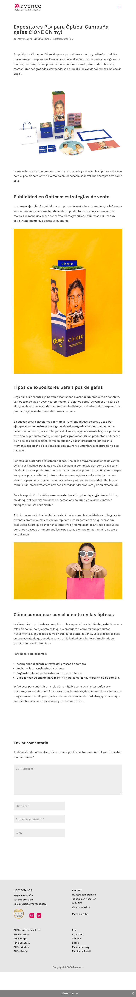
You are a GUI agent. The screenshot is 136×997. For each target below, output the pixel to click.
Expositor (77, 934)
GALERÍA (50, 38)
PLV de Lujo (20, 938)
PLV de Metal (21, 951)
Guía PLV (77, 903)
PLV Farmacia (21, 934)
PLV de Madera (22, 942)
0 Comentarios (64, 38)
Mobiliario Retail (81, 951)
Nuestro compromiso (84, 894)
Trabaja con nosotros (84, 898)
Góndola (77, 938)
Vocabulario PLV (81, 907)
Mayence (23, 38)
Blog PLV (77, 890)
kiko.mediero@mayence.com (30, 903)
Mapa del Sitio (80, 913)
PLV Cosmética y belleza (27, 930)
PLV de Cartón (21, 947)
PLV (74, 930)
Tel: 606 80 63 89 (23, 899)
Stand (75, 942)
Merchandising (80, 947)
